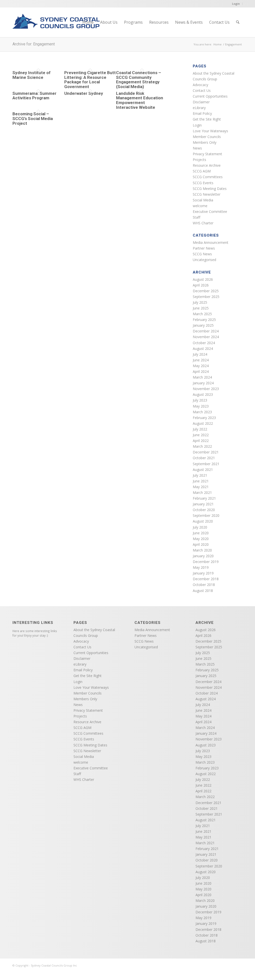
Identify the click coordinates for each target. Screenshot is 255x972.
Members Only (204, 142)
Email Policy (202, 113)
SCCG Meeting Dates (210, 188)
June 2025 (201, 308)
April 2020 (201, 544)
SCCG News (202, 254)
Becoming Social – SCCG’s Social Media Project (32, 118)
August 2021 (203, 469)
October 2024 (204, 342)
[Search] (238, 22)
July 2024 (200, 354)
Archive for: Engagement (33, 44)
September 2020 (206, 515)
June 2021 (201, 481)
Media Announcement (210, 242)
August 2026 (203, 279)
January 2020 (203, 556)
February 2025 (204, 319)
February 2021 (204, 498)
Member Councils (207, 136)
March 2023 (202, 412)
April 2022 (201, 440)
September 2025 (206, 296)
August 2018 (203, 590)
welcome (200, 205)
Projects (199, 159)
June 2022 (201, 434)
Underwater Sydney (83, 93)
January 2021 (203, 504)
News (197, 148)
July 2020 (200, 527)
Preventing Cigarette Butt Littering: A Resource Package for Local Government (90, 79)
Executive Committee (210, 211)
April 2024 (201, 371)
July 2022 (200, 429)
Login (236, 3)
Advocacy (200, 84)
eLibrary (199, 107)
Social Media (203, 200)
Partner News (204, 248)
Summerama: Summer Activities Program (34, 96)
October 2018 (204, 584)
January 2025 (203, 325)
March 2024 (202, 377)
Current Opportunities (210, 96)
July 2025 (200, 302)
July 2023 (200, 400)
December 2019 (206, 561)
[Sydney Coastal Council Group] (56, 25)
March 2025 (202, 313)
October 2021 (204, 457)
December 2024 (206, 331)
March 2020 (202, 550)
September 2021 (206, 463)
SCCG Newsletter (206, 194)
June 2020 (201, 533)
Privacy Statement (207, 153)
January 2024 (203, 383)
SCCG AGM (202, 171)
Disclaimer (201, 102)
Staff (196, 217)
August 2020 (203, 521)
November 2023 (206, 388)
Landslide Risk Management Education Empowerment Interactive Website (139, 100)
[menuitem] (88, 22)
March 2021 (202, 492)
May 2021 (201, 486)
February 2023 (204, 417)
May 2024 (201, 365)
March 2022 (202, 446)
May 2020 (201, 538)
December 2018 (206, 578)
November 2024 (206, 336)
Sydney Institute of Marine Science (31, 75)
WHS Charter (203, 223)
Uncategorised (204, 259)
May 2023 (201, 406)
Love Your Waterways (210, 131)
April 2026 (201, 285)
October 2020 (204, 509)
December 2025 (206, 290)
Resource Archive (207, 165)
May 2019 (201, 567)
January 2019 (203, 573)
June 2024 (201, 360)
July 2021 (200, 475)
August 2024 (203, 348)
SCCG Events (203, 182)
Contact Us (202, 90)
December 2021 (206, 452)
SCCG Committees (208, 176)
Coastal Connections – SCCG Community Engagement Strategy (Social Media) (138, 79)
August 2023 (203, 394)
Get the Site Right (207, 119)
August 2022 (203, 423)
